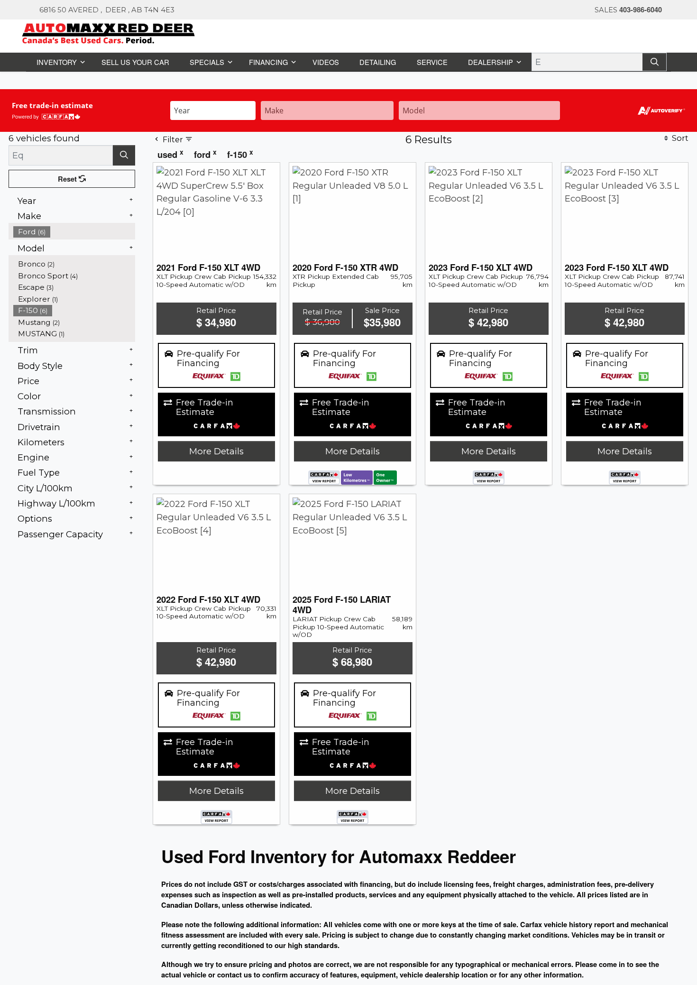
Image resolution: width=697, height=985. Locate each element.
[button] (59, 61)
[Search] (655, 61)
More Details (216, 450)
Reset (68, 178)
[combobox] (213, 109)
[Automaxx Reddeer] (108, 32)
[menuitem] (74, 231)
